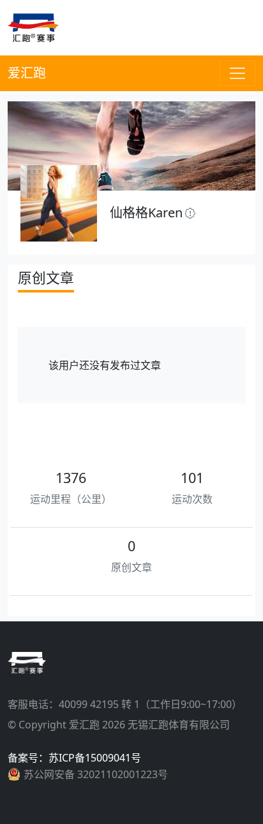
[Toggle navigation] (237, 73)
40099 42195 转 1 (99, 704)
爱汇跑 (27, 73)
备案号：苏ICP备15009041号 (74, 758)
